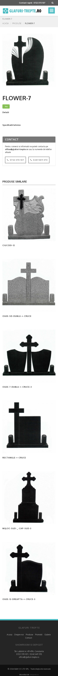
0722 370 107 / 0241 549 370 (29, 654)
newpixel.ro (34, 674)
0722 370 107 (39, 3)
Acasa (5, 23)
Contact (28, 638)
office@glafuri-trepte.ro (29, 657)
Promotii (38, 634)
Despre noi (19, 634)
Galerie (47, 634)
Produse (16, 23)
